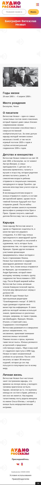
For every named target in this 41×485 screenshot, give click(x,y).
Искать (33, 12)
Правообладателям (20, 479)
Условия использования (20, 475)
